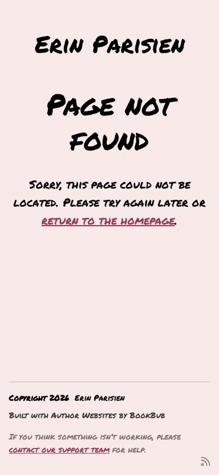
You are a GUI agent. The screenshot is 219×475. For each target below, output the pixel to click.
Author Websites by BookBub (108, 414)
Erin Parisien (110, 43)
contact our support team (59, 449)
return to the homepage (108, 220)
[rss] (205, 460)
